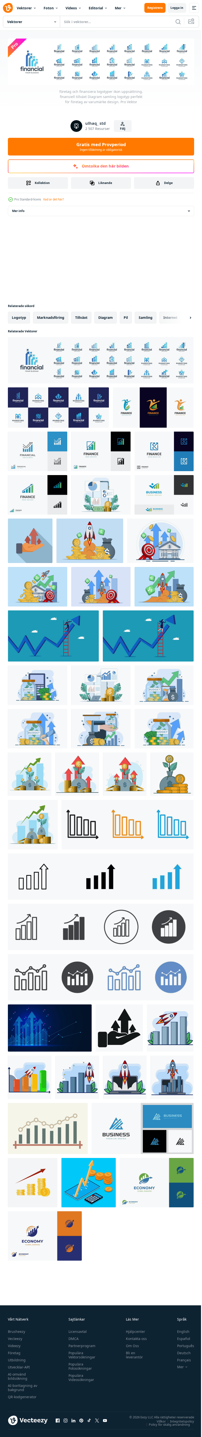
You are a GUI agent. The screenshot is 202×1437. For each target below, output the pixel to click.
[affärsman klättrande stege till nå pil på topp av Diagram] (148, 635)
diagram (105, 316)
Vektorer (24, 8)
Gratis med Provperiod (101, 146)
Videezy (14, 1344)
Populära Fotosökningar (79, 1365)
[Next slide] (182, 317)
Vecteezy (15, 1337)
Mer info (18, 210)
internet (170, 316)
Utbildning (17, 1359)
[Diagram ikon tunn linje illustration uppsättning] (128, 823)
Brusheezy (16, 1330)
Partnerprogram (80, 1344)
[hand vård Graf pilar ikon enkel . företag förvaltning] (119, 1027)
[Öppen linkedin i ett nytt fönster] (73, 1420)
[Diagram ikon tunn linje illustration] (101, 875)
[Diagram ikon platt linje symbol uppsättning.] (101, 976)
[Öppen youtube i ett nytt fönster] (105, 1420)
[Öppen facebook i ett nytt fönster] (58, 1420)
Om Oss (130, 1344)
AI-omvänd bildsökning (17, 1375)
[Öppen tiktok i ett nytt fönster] (89, 1420)
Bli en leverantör (132, 1354)
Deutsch (180, 1352)
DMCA (72, 1337)
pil (126, 316)
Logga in (176, 8)
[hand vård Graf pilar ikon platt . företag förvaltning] (30, 540)
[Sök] (178, 22)
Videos (71, 8)
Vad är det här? (53, 199)
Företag (14, 1352)
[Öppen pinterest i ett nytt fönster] (81, 1420)
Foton (49, 8)
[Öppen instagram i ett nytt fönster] (65, 1420)
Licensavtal (76, 1330)
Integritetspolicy (178, 1420)
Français (180, 1359)
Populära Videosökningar (80, 1376)
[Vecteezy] (8, 8)
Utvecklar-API (19, 1366)
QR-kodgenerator (22, 1396)
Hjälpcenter (133, 1330)
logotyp (19, 316)
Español (179, 1337)
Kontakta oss (134, 1337)
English (179, 1330)
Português (181, 1344)
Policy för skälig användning (165, 1423)
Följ (122, 129)
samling (145, 316)
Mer (118, 8)
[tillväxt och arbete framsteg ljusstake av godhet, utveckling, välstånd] (48, 1127)
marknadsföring (50, 316)
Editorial (96, 8)
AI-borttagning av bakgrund (22, 1386)
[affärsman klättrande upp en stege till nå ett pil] (53, 635)
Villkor (157, 1420)
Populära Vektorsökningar (80, 1354)
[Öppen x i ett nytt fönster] (97, 1420)
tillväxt (81, 316)
